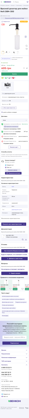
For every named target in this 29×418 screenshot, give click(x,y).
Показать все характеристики (12, 224)
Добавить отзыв (6, 15)
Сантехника (19, 5)
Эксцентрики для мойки (8, 308)
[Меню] (1, 2)
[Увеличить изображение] (26, 46)
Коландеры (5, 315)
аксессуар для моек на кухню (10, 296)
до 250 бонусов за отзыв (14, 18)
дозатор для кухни (17, 209)
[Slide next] (25, 36)
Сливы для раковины (8, 305)
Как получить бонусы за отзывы (14, 251)
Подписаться (14, 343)
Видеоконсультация (14, 173)
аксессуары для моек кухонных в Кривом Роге (13, 311)
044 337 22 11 (6, 372)
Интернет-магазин (4, 5)
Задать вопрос (15, 273)
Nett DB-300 (16, 285)
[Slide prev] (3, 36)
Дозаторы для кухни (7, 302)
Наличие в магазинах (12, 126)
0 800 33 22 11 (6, 367)
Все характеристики (9, 108)
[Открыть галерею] (26, 49)
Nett (7, 87)
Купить (14, 74)
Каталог (13, 5)
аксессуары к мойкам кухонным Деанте (13, 299)
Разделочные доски (20, 302)
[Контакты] (28, 2)
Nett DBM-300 (4, 285)
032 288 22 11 (6, 374)
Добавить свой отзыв (15, 258)
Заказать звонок (12, 170)
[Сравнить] (27, 68)
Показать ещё (13, 147)
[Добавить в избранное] (24, 68)
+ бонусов (4, 71)
